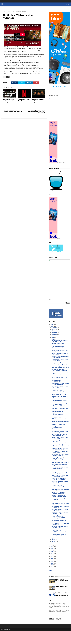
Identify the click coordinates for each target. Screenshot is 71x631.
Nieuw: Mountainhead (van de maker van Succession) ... (59, 348)
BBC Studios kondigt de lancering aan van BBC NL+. (60, 527)
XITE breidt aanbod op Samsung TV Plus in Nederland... (60, 484)
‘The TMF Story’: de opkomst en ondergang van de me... (59, 532)
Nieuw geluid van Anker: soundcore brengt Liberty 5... (60, 426)
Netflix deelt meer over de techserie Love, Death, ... (58, 501)
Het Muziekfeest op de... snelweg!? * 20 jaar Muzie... (60, 507)
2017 (52, 556)
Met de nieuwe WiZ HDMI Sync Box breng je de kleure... (60, 518)
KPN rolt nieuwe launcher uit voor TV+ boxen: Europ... (60, 419)
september (55, 332)
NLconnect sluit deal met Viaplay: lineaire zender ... (60, 429)
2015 (52, 560)
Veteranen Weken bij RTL (58, 411)
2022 (52, 548)
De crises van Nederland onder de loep (60, 392)
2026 (52, 324)
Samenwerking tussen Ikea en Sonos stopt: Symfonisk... (59, 487)
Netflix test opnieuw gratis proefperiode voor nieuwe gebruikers (9, 101)
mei (53, 339)
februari (54, 541)
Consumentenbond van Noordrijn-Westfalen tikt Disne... (60, 341)
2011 (52, 566)
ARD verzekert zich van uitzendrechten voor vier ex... (59, 375)
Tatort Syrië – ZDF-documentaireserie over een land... (59, 400)
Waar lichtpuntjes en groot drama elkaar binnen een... (60, 504)
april (53, 538)
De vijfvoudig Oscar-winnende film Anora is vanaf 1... (60, 512)
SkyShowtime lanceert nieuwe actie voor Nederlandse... (61, 446)
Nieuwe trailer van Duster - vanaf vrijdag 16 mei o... (60, 438)
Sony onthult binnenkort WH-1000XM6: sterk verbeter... (59, 479)
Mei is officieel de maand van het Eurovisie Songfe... (60, 467)
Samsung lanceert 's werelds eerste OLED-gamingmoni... (59, 443)
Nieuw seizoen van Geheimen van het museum (60, 354)
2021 (52, 550)
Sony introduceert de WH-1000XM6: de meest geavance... (60, 413)
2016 (52, 558)
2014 (52, 561)
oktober (54, 331)
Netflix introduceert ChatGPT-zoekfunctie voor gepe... (59, 435)
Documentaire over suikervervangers (56, 381)
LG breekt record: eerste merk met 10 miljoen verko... (60, 389)
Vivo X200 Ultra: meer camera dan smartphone (60, 470)
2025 (52, 326)
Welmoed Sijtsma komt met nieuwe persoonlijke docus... (61, 515)
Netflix (8, 11)
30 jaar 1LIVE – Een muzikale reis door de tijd (60, 409)
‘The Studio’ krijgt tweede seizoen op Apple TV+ (60, 440)
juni (53, 337)
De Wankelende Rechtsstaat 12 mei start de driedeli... (60, 473)
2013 (52, 563)
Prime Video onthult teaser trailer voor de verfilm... (60, 452)
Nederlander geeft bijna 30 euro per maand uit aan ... (60, 406)
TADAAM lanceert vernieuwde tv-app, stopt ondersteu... (60, 345)
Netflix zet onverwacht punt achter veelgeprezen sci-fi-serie (38, 101)
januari (54, 543)
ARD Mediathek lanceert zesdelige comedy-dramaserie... (60, 384)
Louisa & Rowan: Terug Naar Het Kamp (60, 397)
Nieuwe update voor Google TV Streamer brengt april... (59, 493)
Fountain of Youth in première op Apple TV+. (60, 372)
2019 (52, 553)
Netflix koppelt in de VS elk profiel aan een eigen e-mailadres (24, 101)
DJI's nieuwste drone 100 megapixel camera (60, 422)
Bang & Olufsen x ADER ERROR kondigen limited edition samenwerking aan (61, 594)
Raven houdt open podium (58, 424)
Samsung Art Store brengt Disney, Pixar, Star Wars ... (60, 357)
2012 (52, 564)
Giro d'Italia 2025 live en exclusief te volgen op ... (60, 482)
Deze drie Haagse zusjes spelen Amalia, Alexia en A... (59, 460)
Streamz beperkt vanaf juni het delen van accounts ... (59, 457)
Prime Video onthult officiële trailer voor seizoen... (60, 490)
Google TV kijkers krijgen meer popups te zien (59, 378)
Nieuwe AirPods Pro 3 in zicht (59, 394)
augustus (54, 334)
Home (4, 11)
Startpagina (51, 570)
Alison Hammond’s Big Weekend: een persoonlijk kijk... (60, 432)
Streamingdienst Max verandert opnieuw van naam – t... (60, 449)
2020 (52, 551)
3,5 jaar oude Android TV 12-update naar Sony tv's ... (60, 351)
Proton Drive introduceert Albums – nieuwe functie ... (60, 359)
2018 (52, 555)
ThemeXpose (8, 629)
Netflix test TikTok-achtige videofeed (59, 498)
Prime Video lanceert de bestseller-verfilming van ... (60, 529)
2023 (52, 546)
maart (53, 539)
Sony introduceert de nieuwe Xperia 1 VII (60, 465)
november (54, 329)
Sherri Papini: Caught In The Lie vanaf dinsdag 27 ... (59, 365)
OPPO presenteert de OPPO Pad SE (60, 367)
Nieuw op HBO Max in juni (58, 343)
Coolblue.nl (51, 92)
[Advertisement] (59, 288)
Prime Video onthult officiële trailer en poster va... (60, 524)
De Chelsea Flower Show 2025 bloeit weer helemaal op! (60, 416)
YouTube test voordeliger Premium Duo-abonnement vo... (60, 454)
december (54, 327)
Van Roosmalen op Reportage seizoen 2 (59, 521)
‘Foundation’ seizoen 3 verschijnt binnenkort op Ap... (60, 403)
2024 (52, 545)
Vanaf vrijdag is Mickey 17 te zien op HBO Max (60, 386)
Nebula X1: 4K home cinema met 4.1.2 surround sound (60, 476)
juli (53, 336)
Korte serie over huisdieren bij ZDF (60, 462)
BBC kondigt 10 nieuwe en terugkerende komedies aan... (60, 370)
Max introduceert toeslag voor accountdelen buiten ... (59, 535)
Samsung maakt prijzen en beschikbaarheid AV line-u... (59, 496)
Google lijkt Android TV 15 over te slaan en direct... (60, 510)
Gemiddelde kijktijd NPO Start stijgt (59, 362)
